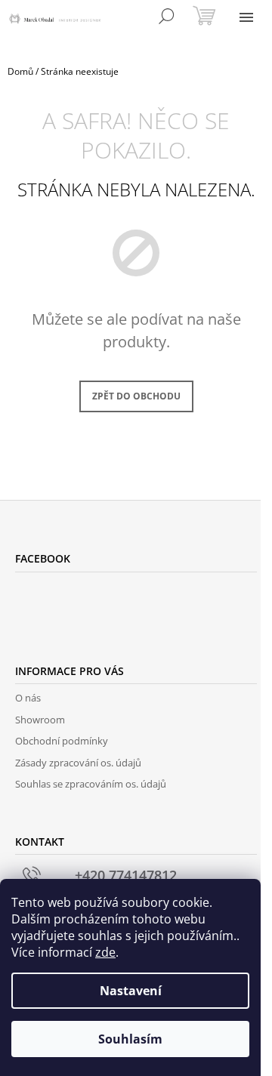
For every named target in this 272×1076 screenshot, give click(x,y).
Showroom (40, 719)
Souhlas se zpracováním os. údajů (90, 784)
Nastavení (131, 990)
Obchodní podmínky (61, 741)
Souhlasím (130, 1039)
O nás (28, 697)
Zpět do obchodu (136, 396)
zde (105, 952)
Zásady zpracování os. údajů (78, 762)
